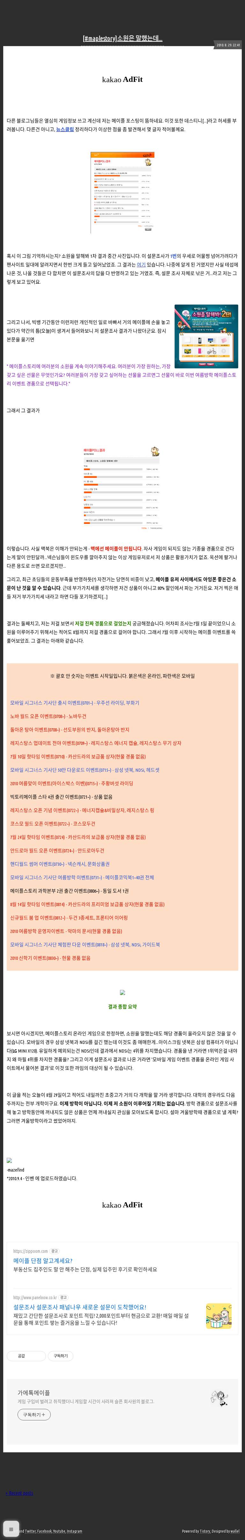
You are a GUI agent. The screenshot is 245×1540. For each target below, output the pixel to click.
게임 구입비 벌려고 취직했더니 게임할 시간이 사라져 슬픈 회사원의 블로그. (86, 1401)
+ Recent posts (19, 1493)
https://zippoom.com (30, 1251)
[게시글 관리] (39, 1356)
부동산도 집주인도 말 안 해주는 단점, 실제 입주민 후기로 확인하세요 (85, 1269)
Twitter (30, 1531)
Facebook (44, 1531)
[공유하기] (31, 1356)
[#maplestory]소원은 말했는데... (122, 38)
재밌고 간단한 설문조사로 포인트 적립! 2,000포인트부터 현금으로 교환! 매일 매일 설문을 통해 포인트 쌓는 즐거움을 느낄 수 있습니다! (101, 1319)
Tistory (205, 1531)
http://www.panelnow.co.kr (35, 1297)
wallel (235, 1531)
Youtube (59, 1531)
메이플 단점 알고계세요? (42, 1261)
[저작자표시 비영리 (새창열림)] (79, 1356)
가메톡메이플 (34, 1393)
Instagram (74, 1531)
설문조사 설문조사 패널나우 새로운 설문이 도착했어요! (79, 1307)
